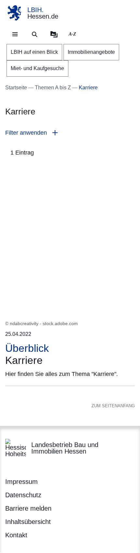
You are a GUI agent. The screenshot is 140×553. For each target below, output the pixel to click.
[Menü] (15, 34)
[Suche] (34, 34)
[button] (70, 132)
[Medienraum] (54, 34)
